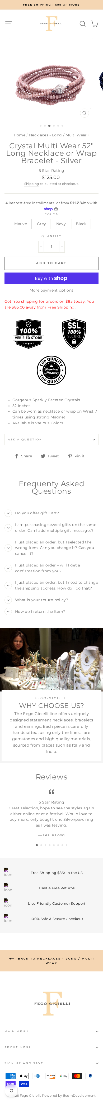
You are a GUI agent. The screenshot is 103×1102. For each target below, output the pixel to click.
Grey (41, 224)
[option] (51, 5)
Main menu (16, 1031)
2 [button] (45, 126)
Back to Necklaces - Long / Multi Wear (55, 961)
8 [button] (67, 845)
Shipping (31, 184)
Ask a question (25, 439)
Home (19, 135)
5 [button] (58, 126)
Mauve (20, 224)
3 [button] (49, 126)
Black (81, 224)
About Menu (18, 1047)
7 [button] (63, 845)
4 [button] (54, 126)
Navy (61, 224)
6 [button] (63, 126)
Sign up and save (24, 1063)
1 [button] (41, 126)
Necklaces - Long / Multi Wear (58, 135)
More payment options (52, 290)
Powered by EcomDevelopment (69, 1095)
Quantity (51, 236)
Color (51, 214)
